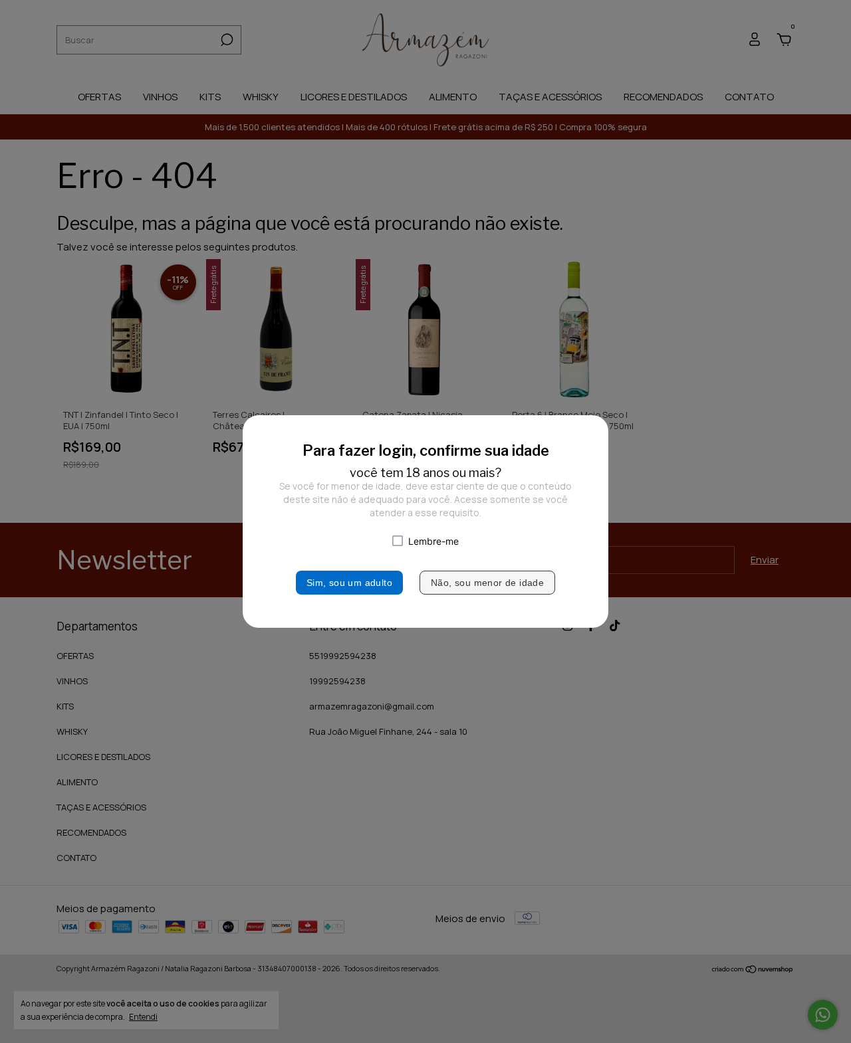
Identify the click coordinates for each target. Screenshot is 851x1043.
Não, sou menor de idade (487, 582)
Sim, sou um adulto (349, 582)
